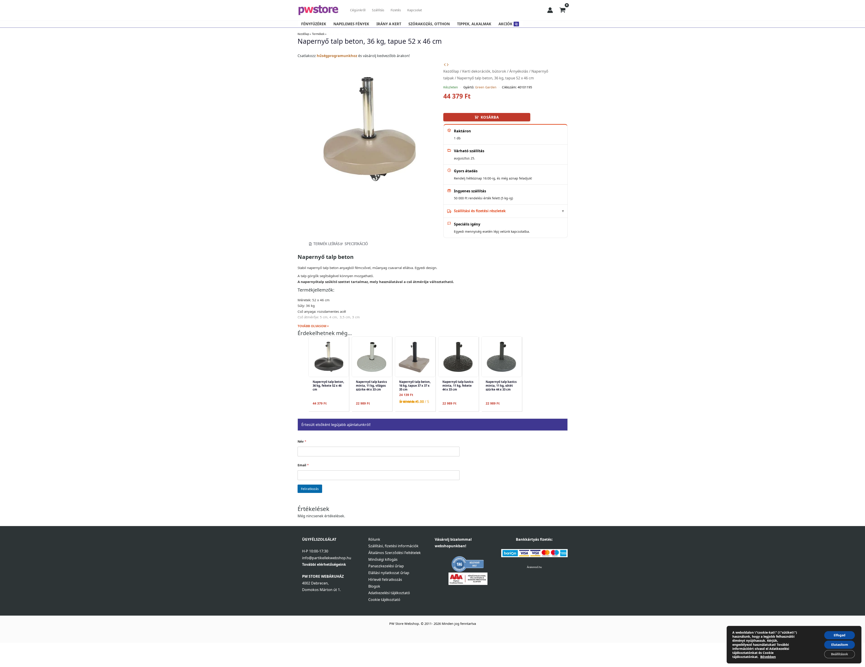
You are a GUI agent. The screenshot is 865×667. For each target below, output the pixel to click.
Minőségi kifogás (383, 559)
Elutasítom (839, 644)
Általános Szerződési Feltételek (394, 552)
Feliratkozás (310, 489)
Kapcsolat (414, 10)
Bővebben (768, 657)
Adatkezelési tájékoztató (389, 592)
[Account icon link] (550, 10)
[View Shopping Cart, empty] (563, 10)
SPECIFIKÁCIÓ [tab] (356, 243)
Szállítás (378, 10)
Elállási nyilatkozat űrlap (388, 572)
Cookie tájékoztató (384, 599)
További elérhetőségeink (324, 564)
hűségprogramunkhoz (337, 55)
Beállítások (839, 654)
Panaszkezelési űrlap (386, 566)
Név (302, 441)
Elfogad (839, 635)
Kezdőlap (451, 71)
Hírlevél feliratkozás (385, 579)
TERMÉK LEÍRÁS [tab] (326, 243)
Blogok (374, 586)
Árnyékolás (518, 71)
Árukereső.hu (534, 567)
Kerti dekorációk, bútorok (484, 71)
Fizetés (396, 10)
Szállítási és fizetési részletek (480, 210)
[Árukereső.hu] (468, 563)
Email (303, 465)
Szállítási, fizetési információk (393, 545)
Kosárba (490, 117)
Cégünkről (358, 10)
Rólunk (374, 539)
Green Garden (485, 87)
